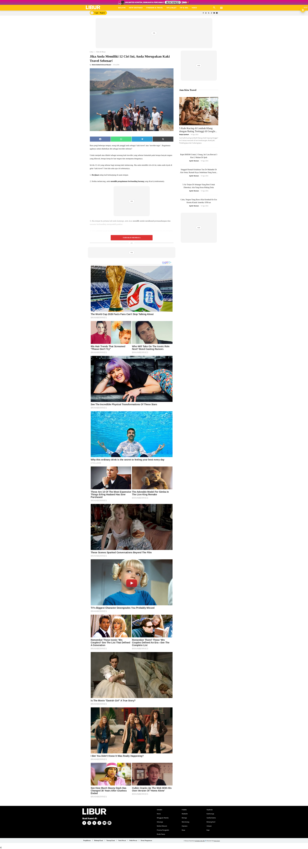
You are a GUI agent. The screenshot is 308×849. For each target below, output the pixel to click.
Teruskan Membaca (131, 238)
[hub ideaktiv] (221, 7)
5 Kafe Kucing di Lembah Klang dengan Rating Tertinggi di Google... (198, 130)
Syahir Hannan (194, 161)
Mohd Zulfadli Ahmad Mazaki (101, 65)
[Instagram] (206, 13)
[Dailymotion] (216, 13)
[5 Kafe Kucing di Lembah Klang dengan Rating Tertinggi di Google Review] (198, 111)
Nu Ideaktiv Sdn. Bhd (200, 840)
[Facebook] (203, 13)
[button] (214, 8)
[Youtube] (214, 13)
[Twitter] (208, 13)
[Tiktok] (211, 13)
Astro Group (217, 840)
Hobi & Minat (101, 52)
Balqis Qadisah (184, 134)
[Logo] (93, 7)
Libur (91, 52)
